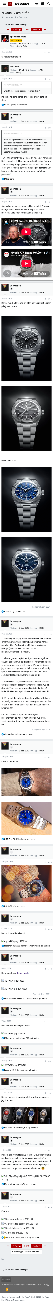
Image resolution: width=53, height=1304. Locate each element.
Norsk (7, 1279)
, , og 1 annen (20, 839)
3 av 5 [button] (26, 29)
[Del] (45, 52)
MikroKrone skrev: (11, 85)
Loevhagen (8, 17)
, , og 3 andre (25, 998)
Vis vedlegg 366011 (18, 152)
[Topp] (3, 1289)
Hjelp (40, 1284)
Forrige (17, 29)
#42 (50, 1061)
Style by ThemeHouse (15, 1300)
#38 (50, 862)
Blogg (46, 1284)
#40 (50, 969)
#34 (50, 202)
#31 (50, 53)
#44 (50, 1151)
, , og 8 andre (27, 946)
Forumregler (19, 1284)
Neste (35, 29)
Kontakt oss (7, 1284)
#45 (50, 1207)
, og (18, 734)
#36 (50, 634)
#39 (50, 929)
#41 (50, 1021)
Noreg (18, 73)
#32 (50, 79)
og (15, 105)
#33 (50, 128)
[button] (4, 3)
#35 (50, 299)
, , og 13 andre (21, 1127)
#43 (50, 1093)
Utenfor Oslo (21, 46)
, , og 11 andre (20, 1184)
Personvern (31, 1284)
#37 (50, 757)
